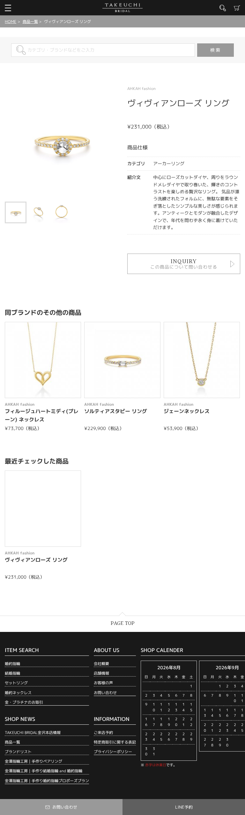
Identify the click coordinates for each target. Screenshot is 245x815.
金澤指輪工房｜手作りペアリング (33, 761)
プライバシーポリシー (113, 751)
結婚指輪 (12, 673)
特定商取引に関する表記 (115, 742)
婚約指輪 (12, 663)
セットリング (16, 682)
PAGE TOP (123, 623)
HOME (10, 21)
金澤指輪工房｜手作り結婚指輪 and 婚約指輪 (43, 771)
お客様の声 (103, 682)
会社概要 (101, 663)
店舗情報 (101, 673)
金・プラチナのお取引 (24, 702)
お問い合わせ (105, 692)
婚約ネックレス (18, 692)
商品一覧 (30, 21)
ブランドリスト (18, 751)
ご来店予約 (103, 732)
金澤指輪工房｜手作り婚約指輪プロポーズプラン (47, 780)
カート (237, 8)
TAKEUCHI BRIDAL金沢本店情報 (33, 732)
